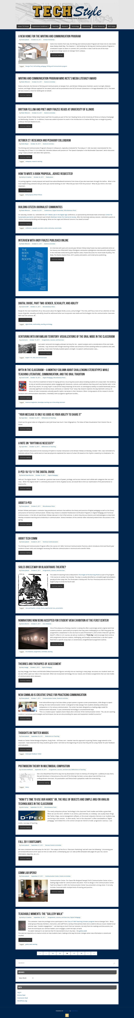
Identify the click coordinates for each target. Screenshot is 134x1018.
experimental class (50, 608)
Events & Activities (49, 82)
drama (42, 608)
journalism (41, 228)
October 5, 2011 (36, 624)
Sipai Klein (24, 418)
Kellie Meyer (25, 144)
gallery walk (83, 931)
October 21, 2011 (37, 244)
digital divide (28, 324)
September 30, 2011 (37, 736)
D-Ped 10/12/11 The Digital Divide (36, 472)
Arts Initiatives (47, 624)
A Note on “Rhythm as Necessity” (36, 443)
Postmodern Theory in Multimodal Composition (44, 766)
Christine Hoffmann (27, 769)
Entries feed (21, 995)
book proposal (29, 195)
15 (60, 953)
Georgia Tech (29, 66)
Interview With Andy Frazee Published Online (43, 240)
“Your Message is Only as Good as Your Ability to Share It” (50, 414)
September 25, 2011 (40, 917)
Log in (19, 992)
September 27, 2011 (37, 845)
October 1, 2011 (36, 698)
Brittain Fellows (38, 195)
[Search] (114, 963)
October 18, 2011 (36, 377)
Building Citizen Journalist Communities (40, 207)
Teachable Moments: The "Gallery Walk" (40, 914)
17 (74, 953)
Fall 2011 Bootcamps (29, 842)
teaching (39, 161)
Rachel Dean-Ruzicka (27, 475)
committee (44, 651)
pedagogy (43, 66)
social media (58, 228)
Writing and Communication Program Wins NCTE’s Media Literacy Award (57, 78)
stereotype (41, 402)
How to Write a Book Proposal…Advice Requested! (45, 174)
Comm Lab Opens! (27, 873)
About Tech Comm (27, 538)
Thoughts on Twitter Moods (33, 733)
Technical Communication (50, 542)
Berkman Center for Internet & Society (63, 217)
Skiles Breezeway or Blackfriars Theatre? (42, 567)
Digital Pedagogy (48, 377)
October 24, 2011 (39, 177)
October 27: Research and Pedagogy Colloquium (44, 140)
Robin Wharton (25, 82)
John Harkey (24, 807)
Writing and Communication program (57, 66)
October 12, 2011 (34, 446)
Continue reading (57, 55)
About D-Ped (25, 503)
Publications (49, 177)
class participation (30, 608)
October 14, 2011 (34, 418)
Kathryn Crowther (26, 177)
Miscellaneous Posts (70, 210)
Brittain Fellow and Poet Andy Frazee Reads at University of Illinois (56, 109)
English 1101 (28, 357)
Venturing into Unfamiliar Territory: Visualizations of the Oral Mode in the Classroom (66, 336)
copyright (34, 228)
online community (49, 228)
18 (81, 953)
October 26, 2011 (36, 39)
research (34, 161)
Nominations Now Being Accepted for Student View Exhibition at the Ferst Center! (63, 620)
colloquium (28, 161)
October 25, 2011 (37, 82)
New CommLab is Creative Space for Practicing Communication (52, 695)
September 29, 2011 (41, 769)
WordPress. (74, 1011)
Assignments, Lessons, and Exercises (53, 340)
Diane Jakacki (25, 39)
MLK (34, 357)
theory (27, 787)
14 (52, 953)
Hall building (36, 66)
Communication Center (49, 698)
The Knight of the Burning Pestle (89, 575)
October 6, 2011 (36, 570)
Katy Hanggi (24, 667)
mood (27, 754)
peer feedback (33, 754)
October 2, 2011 (35, 667)
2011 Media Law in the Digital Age (56, 215)
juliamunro (24, 340)
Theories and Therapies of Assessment (39, 664)
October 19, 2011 (35, 340)
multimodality (36, 324)
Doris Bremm (25, 624)
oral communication (41, 357)
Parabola (66, 1011)
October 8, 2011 (36, 506)
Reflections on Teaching (49, 418)
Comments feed (22, 998)
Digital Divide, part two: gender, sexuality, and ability (48, 303)
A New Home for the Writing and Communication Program (49, 36)
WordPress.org (22, 1001)
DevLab (47, 845)
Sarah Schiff (24, 306)
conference (28, 228)
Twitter (39, 754)
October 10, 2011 (41, 475)
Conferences (48, 210)
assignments (37, 651)
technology (49, 324)
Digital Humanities (57, 210)
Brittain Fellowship (48, 39)
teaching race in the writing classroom (54, 402)
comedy (38, 608)
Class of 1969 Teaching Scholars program (80, 921)
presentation (59, 608)
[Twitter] (67, 1015)
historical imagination (31, 402)
